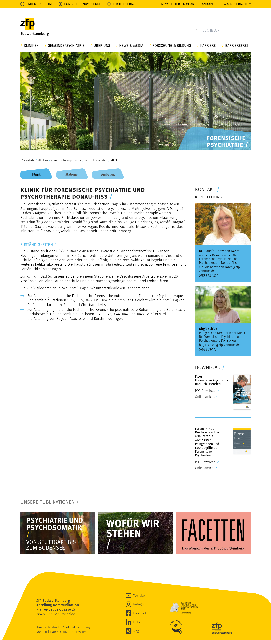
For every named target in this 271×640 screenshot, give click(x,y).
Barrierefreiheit (48, 627)
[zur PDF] (57, 533)
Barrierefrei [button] (236, 46)
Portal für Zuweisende (82, 4)
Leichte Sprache (125, 4)
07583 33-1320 (208, 276)
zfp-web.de (27, 160)
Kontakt (189, 4)
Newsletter (170, 4)
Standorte (207, 4)
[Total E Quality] (177, 627)
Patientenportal (39, 4)
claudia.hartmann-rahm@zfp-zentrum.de (220, 269)
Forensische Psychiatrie (66, 160)
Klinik (114, 160)
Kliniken (43, 160)
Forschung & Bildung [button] (172, 46)
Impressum (78, 632)
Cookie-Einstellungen (78, 627)
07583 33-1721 (208, 349)
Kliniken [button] (31, 46)
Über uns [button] (102, 46)
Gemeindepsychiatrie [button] (66, 46)
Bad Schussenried (96, 160)
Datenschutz (59, 632)
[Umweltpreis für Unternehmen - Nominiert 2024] (184, 608)
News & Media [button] (131, 46)
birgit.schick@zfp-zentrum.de (219, 345)
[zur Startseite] (34, 27)
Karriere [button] (208, 46)
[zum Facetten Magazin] (213, 533)
